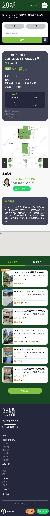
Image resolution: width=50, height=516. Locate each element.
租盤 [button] (36, 26)
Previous (4, 163)
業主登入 (33, 5)
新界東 (5, 15)
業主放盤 (6, 494)
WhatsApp (44, 511)
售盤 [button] (14, 26)
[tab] (14, 26)
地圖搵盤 (6, 490)
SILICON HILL (12, 18)
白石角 (40, 15)
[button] (45, 40)
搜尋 (22, 40)
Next (45, 163)
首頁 (4, 435)
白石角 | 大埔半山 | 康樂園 (23, 15)
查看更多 (25, 391)
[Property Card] (25, 279)
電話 (31, 511)
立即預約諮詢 (23, 188)
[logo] (9, 5)
